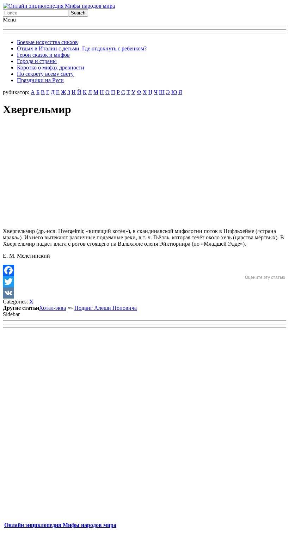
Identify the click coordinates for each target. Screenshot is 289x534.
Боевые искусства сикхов (47, 42)
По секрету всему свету (45, 74)
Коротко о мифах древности (50, 67)
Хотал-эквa (52, 308)
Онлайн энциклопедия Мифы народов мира (60, 525)
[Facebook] (144, 270)
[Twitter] (144, 281)
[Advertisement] (144, 173)
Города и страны (37, 61)
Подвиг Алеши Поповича (105, 308)
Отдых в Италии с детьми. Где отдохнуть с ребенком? (82, 48)
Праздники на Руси (40, 80)
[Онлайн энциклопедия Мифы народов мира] (59, 6)
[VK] (144, 293)
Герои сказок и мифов (43, 55)
